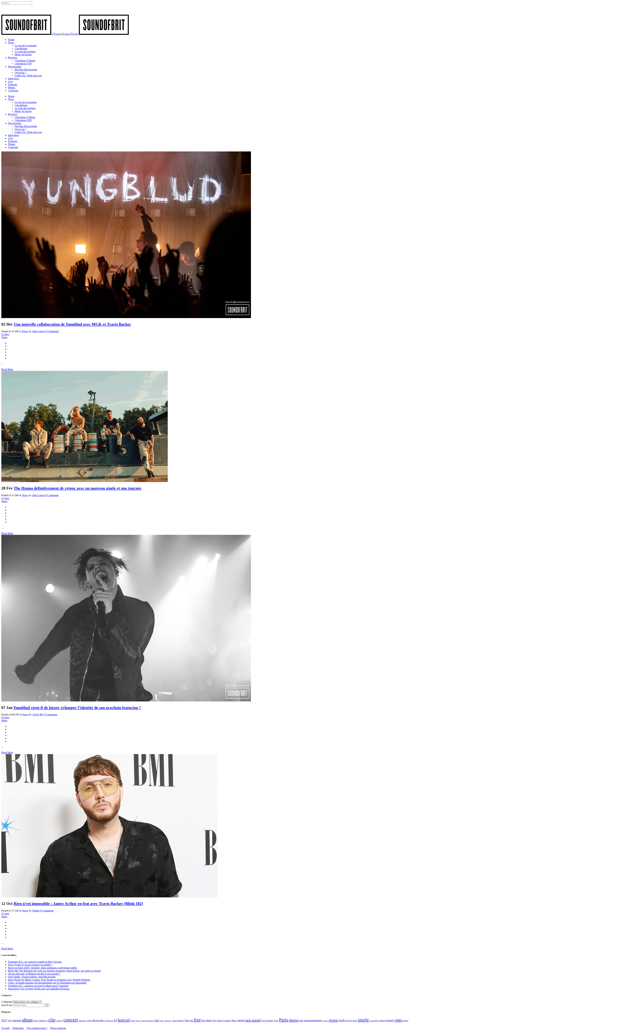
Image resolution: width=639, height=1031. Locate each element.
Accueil (5, 1028)
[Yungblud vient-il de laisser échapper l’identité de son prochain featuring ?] (126, 700)
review (333, 1020)
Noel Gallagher (267, 1021)
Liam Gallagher (178, 1021)
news (241, 1020)
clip (51, 1019)
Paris (283, 1019)
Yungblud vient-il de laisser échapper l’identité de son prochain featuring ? (77, 707)
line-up (189, 1020)
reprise (325, 1021)
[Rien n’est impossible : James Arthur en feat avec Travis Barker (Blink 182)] (109, 896)
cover (89, 1020)
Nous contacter (58, 1028)
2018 (10, 1021)
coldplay (59, 1021)
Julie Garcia (38, 331)
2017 (4, 1020)
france (138, 1021)
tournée (390, 1020)
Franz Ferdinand (147, 1021)
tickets (382, 1020)
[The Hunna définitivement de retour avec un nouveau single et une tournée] (84, 481)
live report (217, 1020)
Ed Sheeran (108, 1021)
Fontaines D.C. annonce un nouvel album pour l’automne (38, 985)
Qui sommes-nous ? (37, 1028)
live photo (207, 1020)
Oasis (276, 1021)
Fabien (35, 910)
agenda (17, 1020)
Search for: (7, 1005)
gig (157, 1020)
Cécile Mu (37, 714)
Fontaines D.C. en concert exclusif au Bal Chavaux (35, 961)
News (25, 331)
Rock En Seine (351, 1021)
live (197, 1019)
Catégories (6, 1001)
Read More (7, 369)
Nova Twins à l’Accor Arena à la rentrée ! (30, 964)
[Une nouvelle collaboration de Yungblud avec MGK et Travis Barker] (126, 317)
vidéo (398, 1020)
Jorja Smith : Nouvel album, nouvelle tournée (32, 976)
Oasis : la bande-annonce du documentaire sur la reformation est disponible (47, 982)
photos (294, 1020)
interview (167, 1021)
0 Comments (52, 331)
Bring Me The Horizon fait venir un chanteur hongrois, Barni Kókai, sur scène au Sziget (54, 970)
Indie (161, 1021)
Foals (132, 1020)
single (363, 1019)
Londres (227, 1020)
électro (405, 1021)
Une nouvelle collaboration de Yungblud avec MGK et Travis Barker (72, 324)
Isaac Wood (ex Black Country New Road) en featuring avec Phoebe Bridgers (49, 979)
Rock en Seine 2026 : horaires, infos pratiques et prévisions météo (42, 967)
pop (301, 1020)
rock (342, 1020)
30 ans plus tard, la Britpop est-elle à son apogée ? (34, 973)
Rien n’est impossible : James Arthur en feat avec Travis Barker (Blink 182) (78, 903)
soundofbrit (374, 1021)
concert (70, 1019)
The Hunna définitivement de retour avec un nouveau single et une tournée (77, 488)
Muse (234, 1020)
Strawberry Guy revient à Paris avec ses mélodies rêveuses (38, 988)
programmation (313, 1020)
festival (124, 1020)
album (27, 1020)
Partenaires (18, 1028)
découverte (98, 1020)
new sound (253, 1020)
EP (115, 1020)
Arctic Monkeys (40, 1021)
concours (82, 1021)
